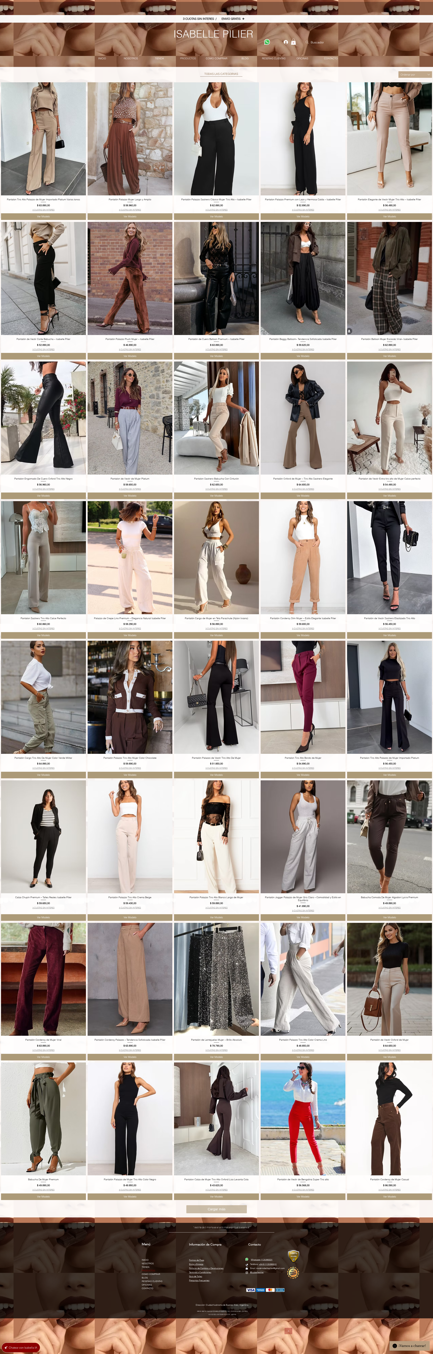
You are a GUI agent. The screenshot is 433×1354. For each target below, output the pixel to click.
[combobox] (415, 74)
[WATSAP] (267, 42)
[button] (293, 42)
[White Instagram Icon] (246, 1272)
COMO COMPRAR (151, 1274)
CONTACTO (147, 1288)
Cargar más (216, 1209)
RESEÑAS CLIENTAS (152, 1281)
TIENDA (146, 1267)
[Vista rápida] (43, 138)
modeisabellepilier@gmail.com (270, 1268)
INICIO (145, 1260)
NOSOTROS (148, 1263)
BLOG (145, 1277)
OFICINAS (147, 1284)
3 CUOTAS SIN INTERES (43, 210)
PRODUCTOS (148, 1270)
